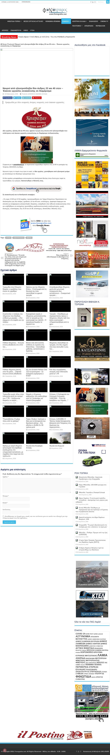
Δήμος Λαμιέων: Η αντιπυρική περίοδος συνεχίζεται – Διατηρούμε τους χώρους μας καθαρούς (92, 500)
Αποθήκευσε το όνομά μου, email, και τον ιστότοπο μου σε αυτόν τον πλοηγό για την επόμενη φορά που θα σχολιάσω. (35, 517)
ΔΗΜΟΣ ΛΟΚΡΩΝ (93, 644)
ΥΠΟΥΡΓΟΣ (99, 674)
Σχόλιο (5, 477)
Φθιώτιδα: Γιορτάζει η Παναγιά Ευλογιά (92, 492)
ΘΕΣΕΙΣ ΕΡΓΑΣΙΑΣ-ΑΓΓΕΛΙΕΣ (33, 21)
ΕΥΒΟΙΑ (84, 650)
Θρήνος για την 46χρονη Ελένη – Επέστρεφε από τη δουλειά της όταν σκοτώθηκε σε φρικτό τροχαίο (36, 291)
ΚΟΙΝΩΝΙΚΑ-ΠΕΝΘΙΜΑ (53, 21)
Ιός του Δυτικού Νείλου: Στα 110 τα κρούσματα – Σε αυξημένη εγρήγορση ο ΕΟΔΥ (36, 373)
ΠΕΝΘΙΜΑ (89, 665)
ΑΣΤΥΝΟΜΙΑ (83, 636)
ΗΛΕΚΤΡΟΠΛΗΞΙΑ (19, 237)
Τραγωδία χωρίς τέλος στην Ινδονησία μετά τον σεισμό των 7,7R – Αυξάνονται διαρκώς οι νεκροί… (13, 397)
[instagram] (95, 2)
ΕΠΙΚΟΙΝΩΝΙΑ (26, 2)
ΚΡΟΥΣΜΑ (97, 652)
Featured (11, 44)
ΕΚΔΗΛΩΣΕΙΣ (93, 21)
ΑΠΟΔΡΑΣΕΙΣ (88, 26)
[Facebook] (91, 2)
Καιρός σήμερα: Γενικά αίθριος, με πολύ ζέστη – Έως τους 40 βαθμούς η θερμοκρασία (46, 37)
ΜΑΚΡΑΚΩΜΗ (90, 658)
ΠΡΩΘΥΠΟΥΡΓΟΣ (82, 672)
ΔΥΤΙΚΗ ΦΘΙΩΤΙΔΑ (85, 648)
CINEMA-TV (104, 21)
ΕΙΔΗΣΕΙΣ (65, 21)
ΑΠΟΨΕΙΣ (5, 30)
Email (5, 503)
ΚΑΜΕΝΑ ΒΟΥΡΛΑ (101, 650)
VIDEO (25, 30)
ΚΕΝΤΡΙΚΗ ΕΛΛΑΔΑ (79, 21)
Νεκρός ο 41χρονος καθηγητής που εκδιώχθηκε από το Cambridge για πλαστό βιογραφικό (36, 397)
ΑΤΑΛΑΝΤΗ (95, 637)
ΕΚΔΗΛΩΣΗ (98, 648)
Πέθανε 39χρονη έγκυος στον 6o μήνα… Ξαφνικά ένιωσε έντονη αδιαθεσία (12, 372)
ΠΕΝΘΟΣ (98, 665)
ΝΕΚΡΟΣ (29, 237)
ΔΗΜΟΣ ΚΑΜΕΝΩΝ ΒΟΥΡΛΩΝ (87, 641)
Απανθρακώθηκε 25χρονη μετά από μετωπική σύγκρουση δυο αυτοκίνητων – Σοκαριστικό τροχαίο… (60, 291)
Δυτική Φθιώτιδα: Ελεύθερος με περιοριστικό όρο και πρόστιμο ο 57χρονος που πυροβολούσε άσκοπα (92, 509)
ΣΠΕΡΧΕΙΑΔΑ (95, 672)
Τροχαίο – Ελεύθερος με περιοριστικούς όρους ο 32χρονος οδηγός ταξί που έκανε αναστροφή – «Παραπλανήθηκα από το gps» (60, 319)
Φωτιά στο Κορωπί (57, 446)
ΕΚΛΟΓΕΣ (78, 650)
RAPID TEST (89, 634)
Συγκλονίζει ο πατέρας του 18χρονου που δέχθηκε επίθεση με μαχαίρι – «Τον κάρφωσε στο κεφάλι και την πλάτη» (13, 318)
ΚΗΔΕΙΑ (78, 652)
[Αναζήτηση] (107, 2)
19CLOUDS (105, 751)
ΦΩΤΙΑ (94, 677)
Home (4, 44)
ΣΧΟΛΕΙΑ (91, 674)
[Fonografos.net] (55, 10)
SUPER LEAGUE (98, 634)
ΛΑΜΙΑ (102, 655)
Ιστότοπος (6, 509)
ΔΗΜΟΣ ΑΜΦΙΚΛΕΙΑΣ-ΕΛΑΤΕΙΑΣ (97, 639)
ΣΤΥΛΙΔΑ (104, 672)
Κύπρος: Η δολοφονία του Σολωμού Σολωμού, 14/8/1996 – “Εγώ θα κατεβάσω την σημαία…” (59, 397)
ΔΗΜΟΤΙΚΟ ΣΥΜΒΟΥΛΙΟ (96, 646)
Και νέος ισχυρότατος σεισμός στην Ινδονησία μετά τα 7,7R (59, 372)
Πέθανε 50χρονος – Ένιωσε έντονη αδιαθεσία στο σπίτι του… (13, 345)
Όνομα (6, 496)
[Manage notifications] (4, 750)
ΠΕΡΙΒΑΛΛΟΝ (100, 26)
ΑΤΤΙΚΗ (8, 237)
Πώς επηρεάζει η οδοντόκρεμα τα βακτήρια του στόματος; (58, 256)
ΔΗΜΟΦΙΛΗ (31, 94)
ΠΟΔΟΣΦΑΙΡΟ (91, 669)
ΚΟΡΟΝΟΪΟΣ (87, 652)
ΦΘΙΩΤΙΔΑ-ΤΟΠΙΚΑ (13, 21)
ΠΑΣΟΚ (83, 664)
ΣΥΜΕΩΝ (79, 674)
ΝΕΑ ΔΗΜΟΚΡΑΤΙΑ (91, 662)
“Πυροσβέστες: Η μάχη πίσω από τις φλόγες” (11, 420)
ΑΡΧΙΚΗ (3, 21)
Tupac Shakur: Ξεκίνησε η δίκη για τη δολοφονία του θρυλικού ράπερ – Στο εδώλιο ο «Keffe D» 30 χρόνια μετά (36, 423)
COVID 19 (80, 634)
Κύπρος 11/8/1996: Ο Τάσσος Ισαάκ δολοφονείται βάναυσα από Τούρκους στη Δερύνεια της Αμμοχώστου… (60, 423)
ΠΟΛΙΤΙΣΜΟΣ (76, 26)
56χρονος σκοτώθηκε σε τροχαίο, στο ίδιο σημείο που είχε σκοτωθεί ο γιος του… (59, 346)
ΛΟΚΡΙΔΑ (80, 658)
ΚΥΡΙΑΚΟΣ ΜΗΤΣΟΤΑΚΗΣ (86, 656)
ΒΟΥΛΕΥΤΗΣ (81, 639)
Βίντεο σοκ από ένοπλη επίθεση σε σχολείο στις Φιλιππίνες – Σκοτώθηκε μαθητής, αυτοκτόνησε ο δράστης (35, 347)
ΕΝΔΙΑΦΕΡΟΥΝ (16, 30)
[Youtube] (93, 2)
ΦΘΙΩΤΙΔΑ (83, 676)
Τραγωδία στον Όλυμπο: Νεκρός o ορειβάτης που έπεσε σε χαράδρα (12, 289)
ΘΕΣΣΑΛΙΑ (91, 650)
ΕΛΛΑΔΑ (44, 94)
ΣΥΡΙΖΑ (86, 674)
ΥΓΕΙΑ (32, 30)
